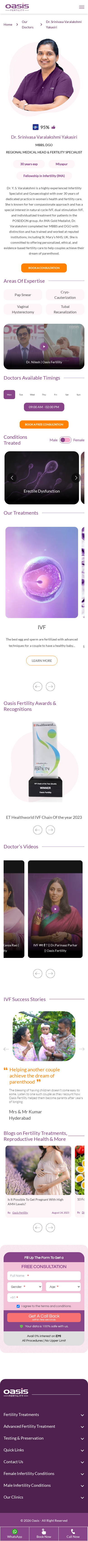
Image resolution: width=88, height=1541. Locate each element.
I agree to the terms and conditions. (46, 1306)
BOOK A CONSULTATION (44, 268)
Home (8, 24)
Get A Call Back (44, 1317)
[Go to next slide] (76, 478)
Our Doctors (27, 24)
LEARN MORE (42, 661)
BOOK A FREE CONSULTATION (44, 424)
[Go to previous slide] (12, 478)
